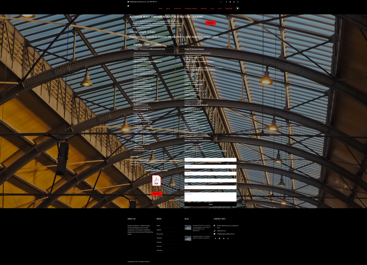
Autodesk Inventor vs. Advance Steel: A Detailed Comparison (201, 237)
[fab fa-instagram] (237, 2)
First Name (187, 163)
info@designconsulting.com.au (137, 1)
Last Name (187, 170)
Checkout (159, 238)
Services (204, 8)
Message (187, 191)
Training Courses (191, 8)
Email (186, 184)
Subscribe (228, 8)
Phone (186, 177)
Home (160, 8)
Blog (212, 8)
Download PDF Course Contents (156, 170)
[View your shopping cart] (238, 8)
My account (160, 234)
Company (187, 157)
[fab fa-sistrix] (221, 2)
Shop (220, 8)
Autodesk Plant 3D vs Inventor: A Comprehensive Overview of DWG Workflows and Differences (201, 228)
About (168, 8)
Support (159, 230)
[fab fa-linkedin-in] (234, 2)
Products (177, 8)
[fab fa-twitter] (230, 2)
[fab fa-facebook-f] (226, 2)
